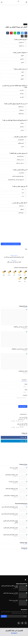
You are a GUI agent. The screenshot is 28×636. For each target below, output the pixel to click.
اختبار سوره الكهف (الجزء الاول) (12, 488)
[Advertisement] (14, 14)
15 (15, 271)
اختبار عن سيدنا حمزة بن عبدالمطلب (19, 349)
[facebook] (25, 623)
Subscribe (4, 616)
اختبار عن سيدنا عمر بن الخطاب (20, 326)
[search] (1, 2)
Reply (17, 420)
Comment (25, 395)
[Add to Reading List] (22, 36)
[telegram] (22, 623)
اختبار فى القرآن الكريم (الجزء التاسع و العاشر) (10, 521)
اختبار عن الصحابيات (22, 371)
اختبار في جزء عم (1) (14, 467)
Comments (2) (23, 414)
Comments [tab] (24, 379)
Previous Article (14, 255)
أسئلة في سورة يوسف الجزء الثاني (10, 593)
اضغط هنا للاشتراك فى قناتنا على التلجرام (11, 244)
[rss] (18, 623)
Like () (12, 420)
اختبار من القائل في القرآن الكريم (11, 474)
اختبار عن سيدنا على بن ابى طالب (14, 262)
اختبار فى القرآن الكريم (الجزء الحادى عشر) (9, 513)
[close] (27, 629)
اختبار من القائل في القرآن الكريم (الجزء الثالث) (9, 586)
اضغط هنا (14, 633)
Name (26, 384)
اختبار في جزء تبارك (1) (13, 481)
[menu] (26, 2)
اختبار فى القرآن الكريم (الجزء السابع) (11, 534)
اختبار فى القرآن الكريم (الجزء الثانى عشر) (10, 506)
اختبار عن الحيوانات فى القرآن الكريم (11, 495)
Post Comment (23, 406)
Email (26, 389)
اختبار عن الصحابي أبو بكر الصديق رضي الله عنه (14, 257)
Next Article (14, 260)
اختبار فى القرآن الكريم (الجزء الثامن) (11, 527)
